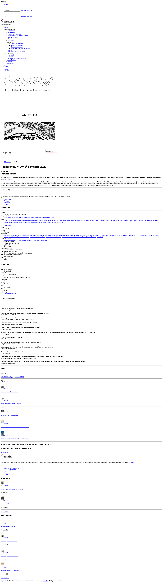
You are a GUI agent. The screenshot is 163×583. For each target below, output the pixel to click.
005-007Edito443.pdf (7, 377)
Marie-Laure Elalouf (68, 221)
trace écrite (100, 237)
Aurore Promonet (28, 222)
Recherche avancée (26, 10)
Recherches (7, 225)
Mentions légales (9, 473)
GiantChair (45, 581)
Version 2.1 (7, 293)
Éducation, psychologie (25, 240)
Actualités (10, 63)
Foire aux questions (10, 470)
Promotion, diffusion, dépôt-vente (21, 48)
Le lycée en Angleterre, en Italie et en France (11, 403)
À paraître (10, 56)
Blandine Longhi (127, 221)
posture (42, 237)
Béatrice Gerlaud (80, 221)
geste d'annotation (148, 235)
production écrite (67, 237)
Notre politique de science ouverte (17, 35)
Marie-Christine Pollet (15, 222)
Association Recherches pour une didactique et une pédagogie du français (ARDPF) (29, 217)
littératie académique (15, 237)
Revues (9, 61)
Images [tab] (6, 69)
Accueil (6, 27)
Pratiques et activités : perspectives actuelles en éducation (14, 438)
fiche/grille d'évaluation (136, 235)
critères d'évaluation (49, 235)
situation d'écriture (90, 237)
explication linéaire (122, 235)
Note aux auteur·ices (17, 45)
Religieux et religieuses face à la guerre (10, 503)
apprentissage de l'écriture (19, 235)
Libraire (9, 50)
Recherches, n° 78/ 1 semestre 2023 (9, 392)
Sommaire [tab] (7, 202)
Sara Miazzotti (148, 221)
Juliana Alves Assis (10, 221)
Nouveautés (11, 55)
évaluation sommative (105, 235)
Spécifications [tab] (8, 199)
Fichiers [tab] (6, 70)
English (6, 4)
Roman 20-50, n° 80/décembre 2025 (9, 541)
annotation (7, 235)
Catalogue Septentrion (10, 240)
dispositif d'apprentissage (77, 235)
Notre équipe (11, 32)
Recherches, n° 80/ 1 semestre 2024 (9, 415)
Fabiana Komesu (100, 221)
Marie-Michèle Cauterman (24, 221)
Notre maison (11, 31)
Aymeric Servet (37, 222)
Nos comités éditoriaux (14, 34)
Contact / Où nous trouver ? (12, 468)
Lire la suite (8, 179)
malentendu (25, 237)
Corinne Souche (58, 222)
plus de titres (5, 512)
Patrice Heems (89, 221)
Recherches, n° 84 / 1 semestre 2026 (9, 556)
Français (3, 1)
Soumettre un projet (16, 47)
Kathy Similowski (48, 222)
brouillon (29, 235)
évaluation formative (92, 235)
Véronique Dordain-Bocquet (40, 221)
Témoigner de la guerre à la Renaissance (10, 570)
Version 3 (14, 293)
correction (40, 235)
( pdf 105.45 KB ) (19, 377)
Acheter (3, 193)
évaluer (114, 235)
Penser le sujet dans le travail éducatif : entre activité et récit (15, 427)
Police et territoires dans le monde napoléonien (12, 489)
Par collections (11, 60)
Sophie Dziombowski (55, 221)
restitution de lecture (78, 237)
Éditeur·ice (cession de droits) (16, 52)
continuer (131, 462)
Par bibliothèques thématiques (16, 58)
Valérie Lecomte (110, 221)
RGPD (6, 474)
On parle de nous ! (12, 37)
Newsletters (4, 452)
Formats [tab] (6, 201)
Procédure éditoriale (17, 44)
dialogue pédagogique (62, 235)
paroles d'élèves (34, 237)
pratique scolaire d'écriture (53, 237)
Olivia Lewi (118, 221)
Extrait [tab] (6, 204)
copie (34, 235)
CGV (5, 471)
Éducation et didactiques (41, 240)
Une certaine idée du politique (8, 526)
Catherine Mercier (138, 221)
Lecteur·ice (10, 40)
